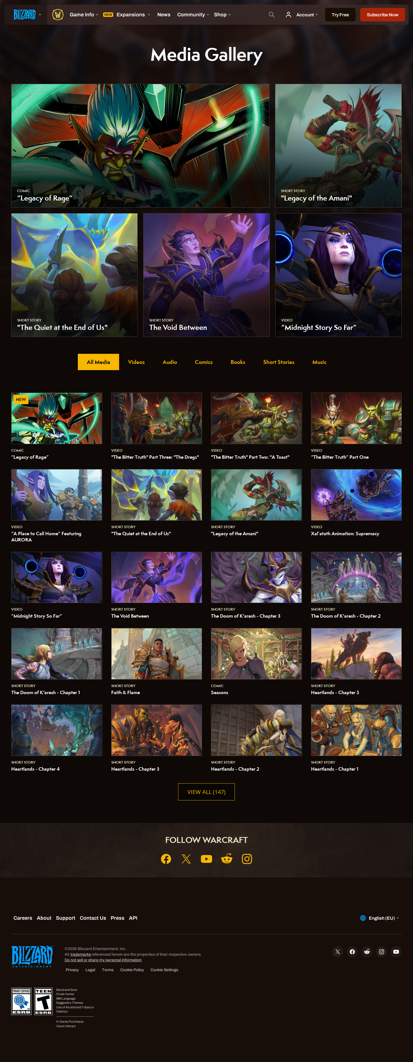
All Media (98, 362)
